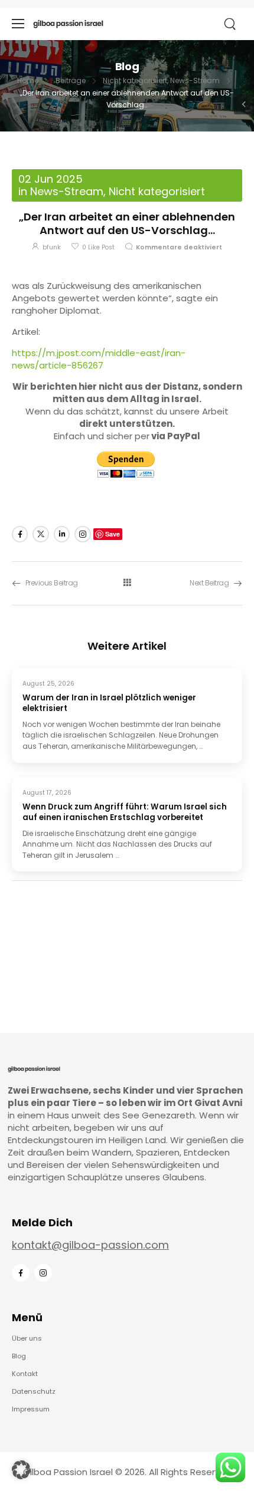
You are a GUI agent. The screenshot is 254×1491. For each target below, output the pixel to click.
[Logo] (68, 23)
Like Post (98, 247)
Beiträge (71, 80)
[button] (21, 1470)
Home (27, 80)
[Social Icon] (20, 534)
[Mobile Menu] (18, 24)
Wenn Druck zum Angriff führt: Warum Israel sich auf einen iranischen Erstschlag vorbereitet (124, 812)
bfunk (52, 247)
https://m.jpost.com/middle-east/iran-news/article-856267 (98, 359)
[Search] (231, 24)
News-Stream (195, 80)
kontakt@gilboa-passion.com (90, 1244)
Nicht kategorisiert (135, 80)
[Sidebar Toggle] (244, 104)
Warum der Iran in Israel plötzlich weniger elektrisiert (109, 703)
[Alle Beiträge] (127, 583)
